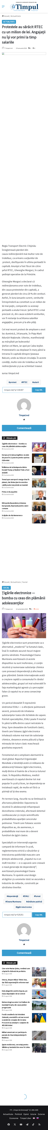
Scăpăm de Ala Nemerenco (12, 515)
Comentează (24, 428)
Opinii (26, 1114)
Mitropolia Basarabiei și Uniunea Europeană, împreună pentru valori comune (15, 506)
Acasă (6, 16)
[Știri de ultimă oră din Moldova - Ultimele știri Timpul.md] (24, 6)
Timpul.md (9, 48)
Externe (41, 1114)
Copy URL (38, 390)
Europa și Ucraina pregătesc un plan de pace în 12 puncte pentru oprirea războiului (15, 457)
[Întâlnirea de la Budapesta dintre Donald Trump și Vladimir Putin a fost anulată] (39, 470)
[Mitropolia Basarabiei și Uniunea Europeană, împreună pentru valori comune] (39, 506)
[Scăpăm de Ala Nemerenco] (39, 518)
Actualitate (16, 16)
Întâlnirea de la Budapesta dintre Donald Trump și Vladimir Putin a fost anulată (15, 470)
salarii (36, 382)
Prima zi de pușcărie (9, 492)
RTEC (25, 382)
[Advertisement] (24, 550)
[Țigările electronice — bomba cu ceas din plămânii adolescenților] (39, 447)
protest (13, 382)
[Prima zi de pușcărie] (39, 495)
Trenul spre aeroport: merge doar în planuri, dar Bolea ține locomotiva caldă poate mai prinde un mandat (15, 482)
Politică (18, 1114)
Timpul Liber (25, 1118)
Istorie (33, 1114)
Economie (13, 1118)
